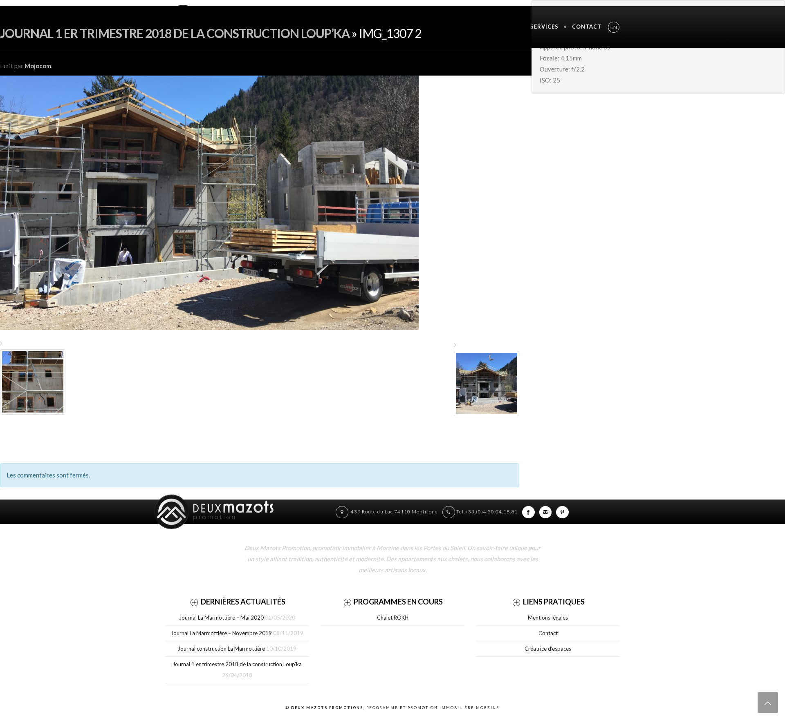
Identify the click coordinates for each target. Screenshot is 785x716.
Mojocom (38, 65)
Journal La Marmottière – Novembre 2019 (221, 633)
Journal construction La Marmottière (221, 648)
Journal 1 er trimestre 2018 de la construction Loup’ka (175, 33)
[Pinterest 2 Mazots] (562, 512)
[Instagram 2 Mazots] (545, 512)
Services (544, 26)
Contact (586, 26)
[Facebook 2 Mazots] (528, 512)
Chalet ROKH (392, 617)
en (613, 27)
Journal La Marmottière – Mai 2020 (221, 617)
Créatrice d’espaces (548, 648)
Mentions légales (548, 617)
